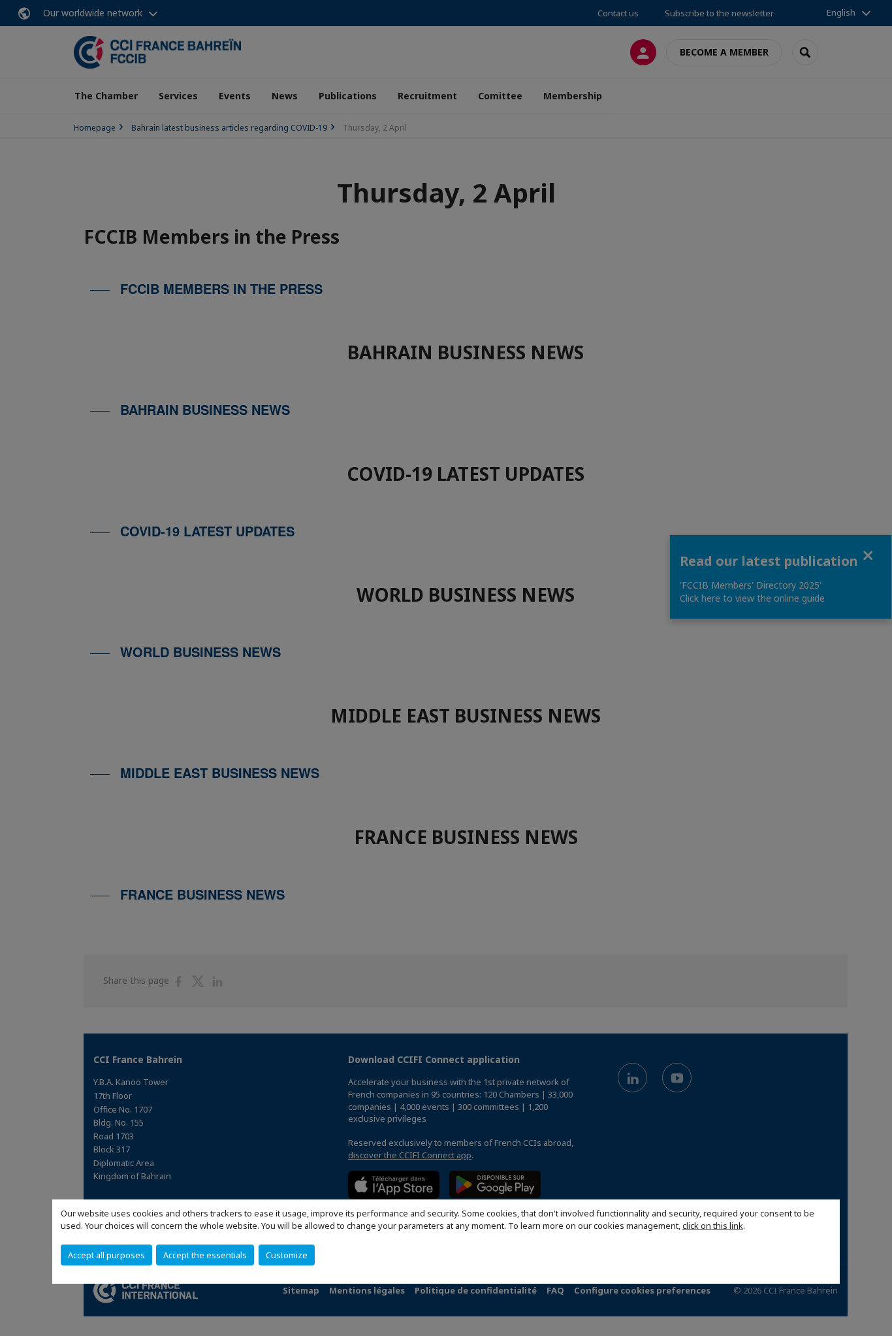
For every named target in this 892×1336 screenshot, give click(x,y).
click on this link (712, 1225)
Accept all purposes (106, 1255)
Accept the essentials (205, 1255)
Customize (287, 1255)
